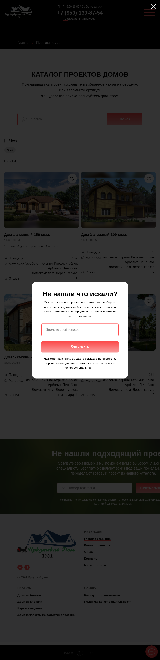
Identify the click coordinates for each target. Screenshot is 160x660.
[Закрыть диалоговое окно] (153, 6)
